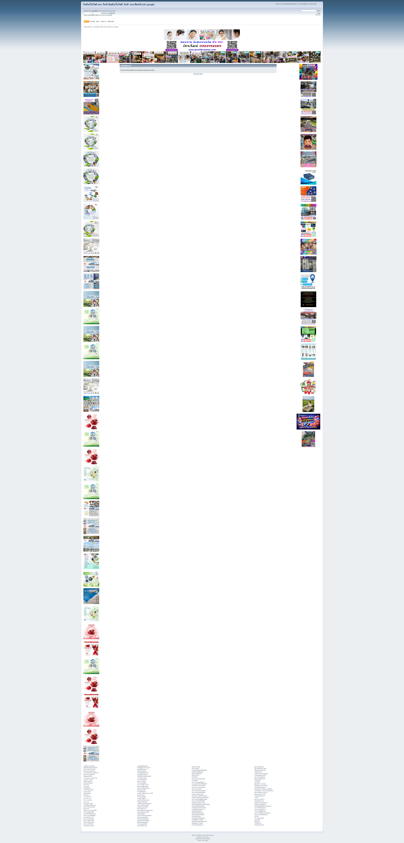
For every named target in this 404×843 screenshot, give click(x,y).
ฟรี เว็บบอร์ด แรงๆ (141, 808)
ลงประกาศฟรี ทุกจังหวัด (89, 807)
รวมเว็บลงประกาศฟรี (88, 825)
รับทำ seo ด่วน (195, 775)
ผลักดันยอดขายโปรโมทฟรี (261, 785)
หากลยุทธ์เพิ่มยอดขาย (142, 766)
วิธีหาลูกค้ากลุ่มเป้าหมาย (89, 771)
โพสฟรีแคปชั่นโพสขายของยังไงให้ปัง (201, 804)
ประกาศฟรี (86, 786)
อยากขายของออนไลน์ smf (198, 782)
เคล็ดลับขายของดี (141, 771)
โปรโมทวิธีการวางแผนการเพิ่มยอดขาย (264, 790)
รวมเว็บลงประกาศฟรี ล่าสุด (90, 778)
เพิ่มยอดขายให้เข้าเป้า (259, 778)
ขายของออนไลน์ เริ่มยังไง (143, 820)
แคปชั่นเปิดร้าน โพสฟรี (197, 819)
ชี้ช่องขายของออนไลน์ (142, 822)
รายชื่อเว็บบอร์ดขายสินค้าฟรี (144, 803)
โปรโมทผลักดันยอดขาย (260, 787)
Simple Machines (209, 835)
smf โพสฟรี (194, 777)
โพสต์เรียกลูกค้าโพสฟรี (197, 813)
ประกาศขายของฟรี (259, 818)
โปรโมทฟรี (257, 782)
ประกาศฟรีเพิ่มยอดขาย (260, 807)
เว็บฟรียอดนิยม (87, 793)
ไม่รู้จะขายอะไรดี (196, 766)
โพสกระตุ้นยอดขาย (259, 766)
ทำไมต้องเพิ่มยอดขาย (259, 795)
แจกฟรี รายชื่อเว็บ (141, 798)
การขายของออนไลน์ (142, 824)
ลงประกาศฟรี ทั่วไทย (88, 820)
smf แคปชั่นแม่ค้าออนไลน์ (198, 806)
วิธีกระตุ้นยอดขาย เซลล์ (260, 768)
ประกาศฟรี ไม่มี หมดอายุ (89, 813)
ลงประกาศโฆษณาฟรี (88, 822)
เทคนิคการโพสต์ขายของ (198, 794)
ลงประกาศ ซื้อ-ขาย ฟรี (142, 784)
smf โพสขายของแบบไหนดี (198, 802)
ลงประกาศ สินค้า (141, 781)
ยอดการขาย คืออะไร (259, 799)
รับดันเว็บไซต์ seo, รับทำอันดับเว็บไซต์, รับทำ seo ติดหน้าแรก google (118, 4)
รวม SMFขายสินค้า (142, 778)
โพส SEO (256, 821)
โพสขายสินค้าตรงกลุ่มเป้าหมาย (145, 810)
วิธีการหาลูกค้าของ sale (89, 769)
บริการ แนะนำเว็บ (87, 800)
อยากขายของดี (195, 768)
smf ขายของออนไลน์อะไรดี (198, 778)
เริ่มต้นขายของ (258, 772)
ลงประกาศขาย (87, 791)
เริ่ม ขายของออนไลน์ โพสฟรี (199, 790)
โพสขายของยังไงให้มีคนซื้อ (198, 801)
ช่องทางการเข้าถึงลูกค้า (89, 774)
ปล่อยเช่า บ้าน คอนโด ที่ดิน (90, 810)
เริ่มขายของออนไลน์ (196, 773)
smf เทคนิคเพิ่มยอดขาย (197, 825)
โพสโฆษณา (86, 795)
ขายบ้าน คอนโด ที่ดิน (88, 812)
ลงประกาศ (86, 801)
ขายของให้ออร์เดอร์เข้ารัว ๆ (198, 809)
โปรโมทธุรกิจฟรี (141, 789)
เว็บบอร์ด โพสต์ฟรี (141, 783)
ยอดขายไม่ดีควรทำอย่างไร (260, 792)
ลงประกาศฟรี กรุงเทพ (88, 819)
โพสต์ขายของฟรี (87, 781)
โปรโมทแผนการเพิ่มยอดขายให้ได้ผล (263, 789)
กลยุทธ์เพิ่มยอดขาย (142, 769)
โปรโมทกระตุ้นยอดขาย (260, 804)
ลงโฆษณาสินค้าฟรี (88, 783)
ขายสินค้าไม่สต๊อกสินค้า (197, 772)
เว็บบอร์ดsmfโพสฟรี (142, 801)
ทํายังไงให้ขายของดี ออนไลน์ (90, 767)
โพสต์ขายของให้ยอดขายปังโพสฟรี (200, 797)
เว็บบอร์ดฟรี (257, 780)
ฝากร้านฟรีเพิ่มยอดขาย (260, 811)
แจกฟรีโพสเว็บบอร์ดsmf (143, 800)
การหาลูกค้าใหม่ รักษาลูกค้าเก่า (91, 772)
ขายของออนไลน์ (141, 813)
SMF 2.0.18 (195, 835)
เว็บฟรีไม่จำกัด (87, 788)
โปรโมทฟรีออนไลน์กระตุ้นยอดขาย (262, 806)
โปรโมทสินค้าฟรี (141, 791)
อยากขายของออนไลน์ (142, 817)
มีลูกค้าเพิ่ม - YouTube (259, 783)
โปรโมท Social (141, 795)
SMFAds (199, 837)
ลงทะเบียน (112, 11)
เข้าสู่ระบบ (104, 11)
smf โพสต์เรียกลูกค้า (197, 811)
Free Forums (206, 837)
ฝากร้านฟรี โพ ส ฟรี (88, 817)
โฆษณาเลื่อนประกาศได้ (143, 812)
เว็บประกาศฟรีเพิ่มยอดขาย (261, 814)
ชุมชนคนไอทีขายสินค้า (142, 786)
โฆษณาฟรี (86, 784)
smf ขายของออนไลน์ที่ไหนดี (198, 792)
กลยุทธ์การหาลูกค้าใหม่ (89, 766)
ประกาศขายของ (87, 796)
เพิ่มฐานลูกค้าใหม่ (87, 776)
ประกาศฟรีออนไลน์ (142, 779)
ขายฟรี (256, 797)
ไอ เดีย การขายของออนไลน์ (198, 787)
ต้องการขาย (86, 808)
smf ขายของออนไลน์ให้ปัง (198, 814)
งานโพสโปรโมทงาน (142, 774)
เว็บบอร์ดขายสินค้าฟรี (142, 807)
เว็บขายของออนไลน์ (196, 789)
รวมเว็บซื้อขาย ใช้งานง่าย (89, 805)
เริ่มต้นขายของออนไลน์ (142, 819)
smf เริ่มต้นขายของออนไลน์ (198, 785)
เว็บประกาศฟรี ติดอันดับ (89, 815)
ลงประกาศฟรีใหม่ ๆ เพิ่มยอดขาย (262, 813)
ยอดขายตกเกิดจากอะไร (260, 794)
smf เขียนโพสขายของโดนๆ (198, 818)
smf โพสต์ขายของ (196, 816)
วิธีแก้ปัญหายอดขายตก (260, 770)
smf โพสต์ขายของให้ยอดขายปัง (199, 795)
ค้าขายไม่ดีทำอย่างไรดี (142, 772)
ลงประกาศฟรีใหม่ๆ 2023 (143, 788)
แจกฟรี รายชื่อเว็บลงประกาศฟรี (145, 793)
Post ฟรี (256, 816)
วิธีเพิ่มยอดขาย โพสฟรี (197, 823)
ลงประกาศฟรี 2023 (88, 824)
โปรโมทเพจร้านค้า (259, 825)
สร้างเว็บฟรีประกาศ (142, 825)
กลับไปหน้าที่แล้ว (198, 74)
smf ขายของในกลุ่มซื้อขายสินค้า (199, 799)
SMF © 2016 (202, 835)
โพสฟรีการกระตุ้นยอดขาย (260, 802)
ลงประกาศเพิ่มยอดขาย (260, 809)
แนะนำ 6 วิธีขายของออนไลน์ (144, 815)
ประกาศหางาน (87, 798)
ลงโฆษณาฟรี (257, 823)
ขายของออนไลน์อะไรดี (260, 775)
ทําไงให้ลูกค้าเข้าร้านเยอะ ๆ (144, 767)
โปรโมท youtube (141, 796)
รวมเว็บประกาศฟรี (88, 779)
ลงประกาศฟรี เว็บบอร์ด (143, 805)
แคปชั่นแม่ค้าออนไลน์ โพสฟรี (199, 807)
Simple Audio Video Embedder (202, 838)
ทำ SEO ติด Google (88, 789)
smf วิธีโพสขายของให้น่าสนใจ (199, 821)
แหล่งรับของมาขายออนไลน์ (261, 773)
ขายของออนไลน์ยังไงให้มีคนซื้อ (199, 770)
